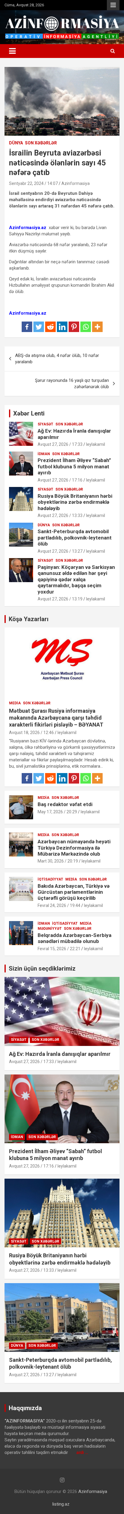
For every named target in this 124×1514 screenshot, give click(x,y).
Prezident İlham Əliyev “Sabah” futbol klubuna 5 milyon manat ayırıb (74, 466)
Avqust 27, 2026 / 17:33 (60, 444)
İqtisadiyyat (50, 879)
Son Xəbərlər (41, 143)
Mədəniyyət (50, 928)
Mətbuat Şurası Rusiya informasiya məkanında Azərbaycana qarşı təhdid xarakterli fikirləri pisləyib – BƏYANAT (56, 718)
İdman (44, 454)
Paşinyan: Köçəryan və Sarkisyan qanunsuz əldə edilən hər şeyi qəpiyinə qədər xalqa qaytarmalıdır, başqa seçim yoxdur (76, 579)
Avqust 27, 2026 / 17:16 (60, 480)
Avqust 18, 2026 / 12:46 (31, 732)
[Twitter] (38, 327)
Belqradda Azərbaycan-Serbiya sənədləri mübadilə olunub (74, 938)
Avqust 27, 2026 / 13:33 (60, 515)
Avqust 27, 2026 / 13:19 (60, 599)
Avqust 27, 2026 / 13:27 (60, 551)
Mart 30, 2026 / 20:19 (58, 861)
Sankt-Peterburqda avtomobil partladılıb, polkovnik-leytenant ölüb (75, 537)
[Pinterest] (74, 327)
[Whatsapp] (85, 327)
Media (15, 703)
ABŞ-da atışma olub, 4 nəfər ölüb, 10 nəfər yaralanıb (57, 358)
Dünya (16, 143)
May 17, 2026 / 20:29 (57, 811)
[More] (97, 327)
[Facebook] (27, 327)
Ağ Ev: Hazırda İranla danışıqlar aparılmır (59, 1054)
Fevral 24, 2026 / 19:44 (59, 905)
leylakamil (95, 444)
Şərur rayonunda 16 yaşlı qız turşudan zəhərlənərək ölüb (72, 383)
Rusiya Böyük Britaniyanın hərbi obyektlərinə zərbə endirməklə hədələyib (75, 502)
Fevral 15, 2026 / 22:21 (59, 948)
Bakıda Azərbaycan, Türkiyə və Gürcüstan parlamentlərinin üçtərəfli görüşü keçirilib (74, 892)
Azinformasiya (75, 183)
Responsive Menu (113, 5)
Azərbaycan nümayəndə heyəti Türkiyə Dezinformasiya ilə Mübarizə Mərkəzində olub (74, 848)
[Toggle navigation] (12, 51)
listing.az (61, 1504)
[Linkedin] (62, 327)
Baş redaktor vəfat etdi (65, 804)
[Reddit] (50, 327)
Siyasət (45, 424)
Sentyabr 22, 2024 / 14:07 (33, 183)
